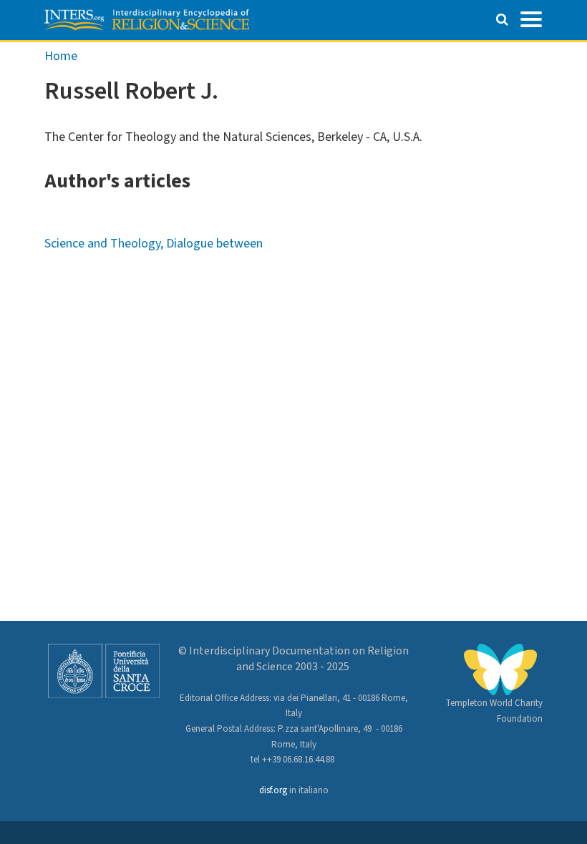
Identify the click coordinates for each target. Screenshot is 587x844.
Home (60, 56)
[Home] (146, 20)
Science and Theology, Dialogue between (153, 243)
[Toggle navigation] (531, 17)
